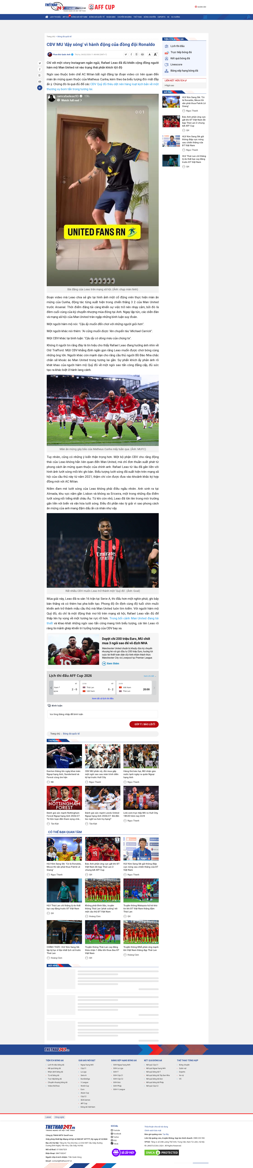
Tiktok (115, 1144)
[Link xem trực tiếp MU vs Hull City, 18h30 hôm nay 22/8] (141, 798)
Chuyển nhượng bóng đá (57, 1082)
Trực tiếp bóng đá (55, 1079)
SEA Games (85, 1100)
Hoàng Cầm (95, 916)
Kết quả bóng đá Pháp (155, 1082)
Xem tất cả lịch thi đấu (103, 698)
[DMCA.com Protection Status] (162, 1152)
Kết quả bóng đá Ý (153, 1072)
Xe (168, 17)
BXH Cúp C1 (118, 1075)
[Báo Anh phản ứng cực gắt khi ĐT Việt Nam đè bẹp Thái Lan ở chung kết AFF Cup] (102, 849)
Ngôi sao (170, 85)
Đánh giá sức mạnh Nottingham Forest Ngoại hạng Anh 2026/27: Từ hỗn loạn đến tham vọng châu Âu (64, 816)
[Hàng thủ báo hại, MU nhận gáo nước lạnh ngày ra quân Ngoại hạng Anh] (141, 756)
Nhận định (111, 17)
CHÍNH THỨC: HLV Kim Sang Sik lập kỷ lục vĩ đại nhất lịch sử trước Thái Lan (64, 950)
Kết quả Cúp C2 (152, 1086)
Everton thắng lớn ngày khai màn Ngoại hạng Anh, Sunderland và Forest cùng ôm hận (63, 774)
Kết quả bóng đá (54, 1068)
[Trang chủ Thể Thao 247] (47, 17)
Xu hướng (175, 17)
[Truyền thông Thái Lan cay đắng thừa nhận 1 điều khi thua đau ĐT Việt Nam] (102, 932)
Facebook (117, 1134)
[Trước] (51, 688)
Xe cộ (181, 1075)
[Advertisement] (126, 26)
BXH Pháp (117, 1086)
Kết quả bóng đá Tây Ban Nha (158, 1075)
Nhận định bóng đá (55, 1072)
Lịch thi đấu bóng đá (56, 1065)
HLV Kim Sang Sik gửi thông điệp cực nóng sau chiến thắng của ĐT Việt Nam (140, 867)
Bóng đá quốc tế (97, 17)
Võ (180, 1079)
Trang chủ (51, 36)
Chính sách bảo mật (153, 1130)
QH (90, 874)
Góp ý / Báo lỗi (144, 724)
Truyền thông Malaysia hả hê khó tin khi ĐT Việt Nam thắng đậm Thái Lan (140, 908)
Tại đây (166, 1134)
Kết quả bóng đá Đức (154, 1079)
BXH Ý (115, 1072)
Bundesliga (85, 1079)
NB (52, 782)
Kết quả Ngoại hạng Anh (156, 1068)
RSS (115, 1140)
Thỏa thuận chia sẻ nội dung (156, 1127)
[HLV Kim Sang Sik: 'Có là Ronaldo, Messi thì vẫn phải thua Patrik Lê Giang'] (64, 849)
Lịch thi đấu (55, 17)
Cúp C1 (83, 1068)
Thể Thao (138, 17)
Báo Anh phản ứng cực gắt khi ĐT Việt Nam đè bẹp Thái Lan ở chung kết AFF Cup (102, 867)
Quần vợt (182, 1068)
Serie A (83, 1075)
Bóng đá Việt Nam (79, 17)
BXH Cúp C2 (118, 1079)
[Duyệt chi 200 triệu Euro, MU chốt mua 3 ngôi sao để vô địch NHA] (73, 649)
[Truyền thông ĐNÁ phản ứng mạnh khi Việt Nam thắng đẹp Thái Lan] (141, 932)
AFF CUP (66, 17)
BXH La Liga (118, 1068)
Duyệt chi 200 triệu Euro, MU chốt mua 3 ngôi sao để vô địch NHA (127, 651)
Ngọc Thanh (95, 782)
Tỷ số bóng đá (53, 1075)
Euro (82, 1089)
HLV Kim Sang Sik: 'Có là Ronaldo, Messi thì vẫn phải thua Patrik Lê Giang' (64, 867)
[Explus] (103, 711)
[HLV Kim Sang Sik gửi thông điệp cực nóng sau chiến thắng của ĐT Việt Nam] (141, 849)
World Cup (85, 1086)
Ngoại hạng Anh (87, 1065)
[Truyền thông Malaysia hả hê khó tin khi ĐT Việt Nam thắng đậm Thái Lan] (141, 890)
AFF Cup (84, 1103)
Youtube (116, 1130)
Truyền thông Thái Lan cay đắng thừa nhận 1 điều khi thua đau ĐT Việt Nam (102, 950)
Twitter (116, 1137)
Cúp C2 (83, 1096)
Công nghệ (59, 1117)
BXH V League (119, 1089)
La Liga (83, 1072)
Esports (161, 17)
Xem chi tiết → (150, 676)
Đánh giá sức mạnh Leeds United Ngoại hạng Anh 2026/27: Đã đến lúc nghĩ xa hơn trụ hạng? (102, 816)
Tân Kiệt (55, 824)
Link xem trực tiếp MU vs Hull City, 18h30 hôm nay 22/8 (140, 814)
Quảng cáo (202, 7)
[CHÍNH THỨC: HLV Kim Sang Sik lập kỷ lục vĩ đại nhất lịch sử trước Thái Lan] (64, 932)
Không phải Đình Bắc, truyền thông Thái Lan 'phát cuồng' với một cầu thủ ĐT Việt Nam (101, 908)
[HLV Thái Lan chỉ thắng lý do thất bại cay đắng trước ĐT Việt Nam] (64, 890)
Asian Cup (85, 1093)
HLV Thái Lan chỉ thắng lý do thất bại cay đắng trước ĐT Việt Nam (64, 907)
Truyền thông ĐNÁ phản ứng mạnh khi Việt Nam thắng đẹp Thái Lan (141, 948)
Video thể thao (54, 1086)
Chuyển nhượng (124, 17)
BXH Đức (117, 1082)
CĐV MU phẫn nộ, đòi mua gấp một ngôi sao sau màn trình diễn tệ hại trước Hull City (101, 774)
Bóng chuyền (150, 17)
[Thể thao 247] (65, 6)
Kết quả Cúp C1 (152, 1065)
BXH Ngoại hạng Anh (121, 1065)
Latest (48, 1117)
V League (84, 1082)
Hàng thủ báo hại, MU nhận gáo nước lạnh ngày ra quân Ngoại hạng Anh (139, 774)
